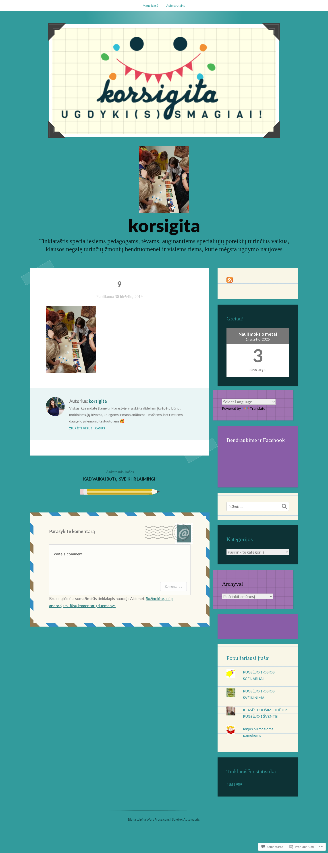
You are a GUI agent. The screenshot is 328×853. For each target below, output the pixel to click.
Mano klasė (150, 5)
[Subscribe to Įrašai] (229, 281)
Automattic (191, 819)
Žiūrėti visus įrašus (87, 428)
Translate (257, 408)
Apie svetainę (175, 5)
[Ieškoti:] (257, 506)
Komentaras (173, 586)
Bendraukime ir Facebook (255, 440)
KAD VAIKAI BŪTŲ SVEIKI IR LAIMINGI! (120, 475)
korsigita (164, 225)
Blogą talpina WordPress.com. (149, 819)
